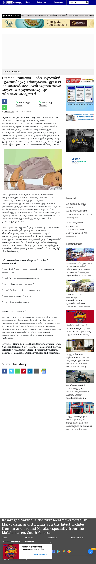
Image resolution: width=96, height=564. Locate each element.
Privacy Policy (77, 538)
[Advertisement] (48, 51)
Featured (71, 198)
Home (28, 2)
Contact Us (52, 538)
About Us (29, 538)
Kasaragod (58, 2)
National (16, 72)
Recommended (74, 244)
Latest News (42, 2)
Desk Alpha (9, 112)
